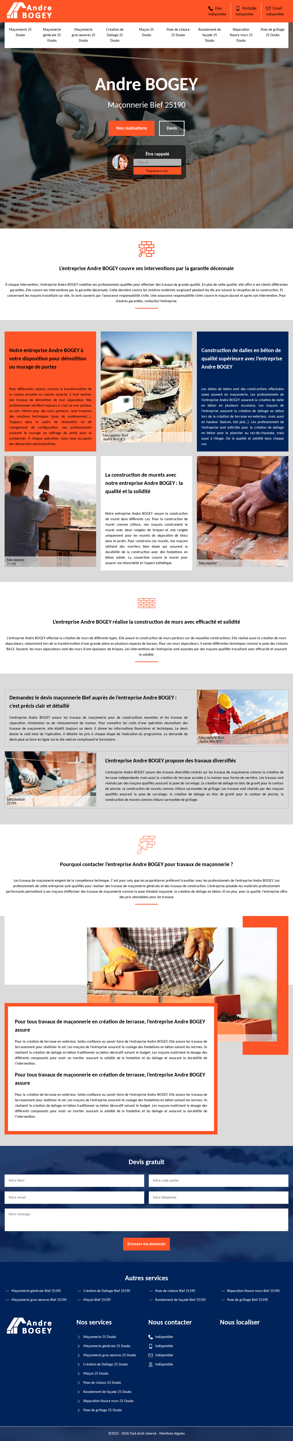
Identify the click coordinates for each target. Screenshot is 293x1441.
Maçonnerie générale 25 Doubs (52, 35)
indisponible (217, 14)
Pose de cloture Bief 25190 (175, 1291)
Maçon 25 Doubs (95, 1374)
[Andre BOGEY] (29, 17)
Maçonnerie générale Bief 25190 (36, 1291)
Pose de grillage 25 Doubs (102, 1410)
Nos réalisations (131, 128)
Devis (172, 128)
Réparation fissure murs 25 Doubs (241, 35)
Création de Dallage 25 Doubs (115, 35)
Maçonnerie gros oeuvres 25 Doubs (83, 35)
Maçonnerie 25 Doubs (99, 1337)
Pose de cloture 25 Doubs (102, 1383)
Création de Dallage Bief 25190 (106, 1291)
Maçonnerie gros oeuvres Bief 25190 (38, 1300)
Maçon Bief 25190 (97, 1300)
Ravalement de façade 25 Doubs (209, 35)
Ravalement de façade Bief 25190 (180, 1300)
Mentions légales (172, 1434)
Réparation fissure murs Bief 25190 (253, 1291)
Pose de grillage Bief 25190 (247, 1300)
